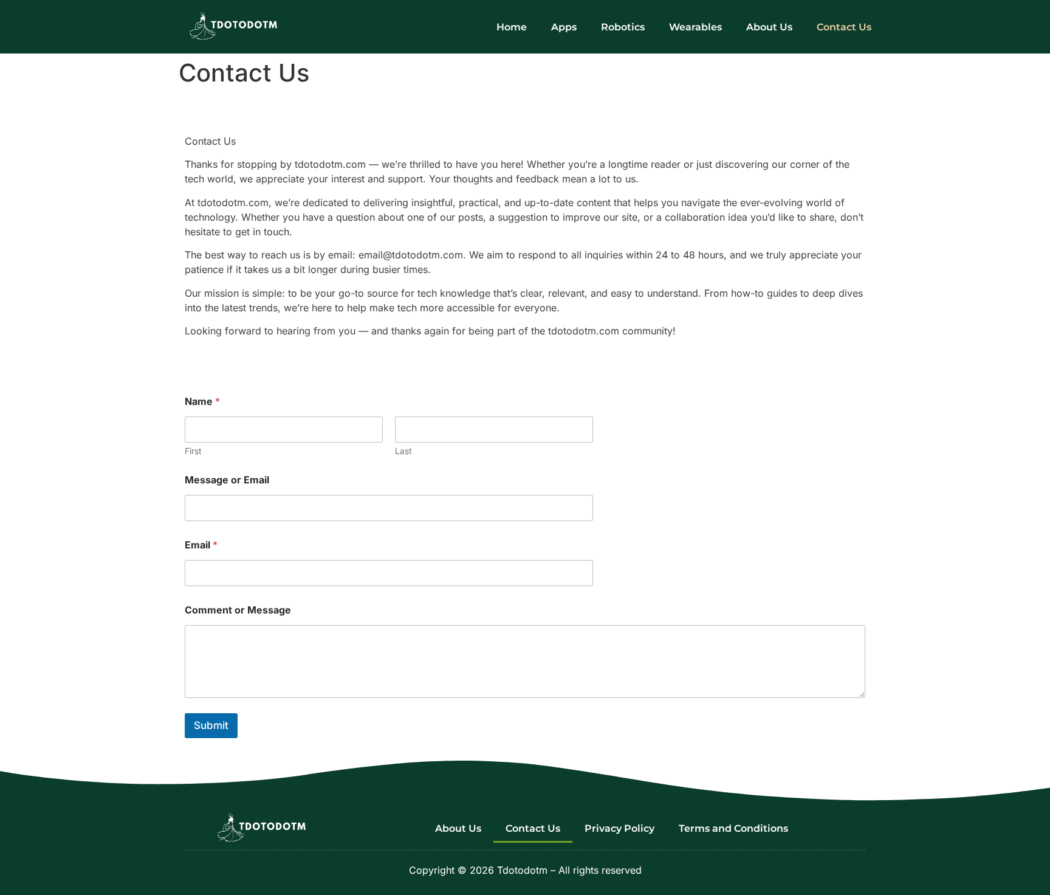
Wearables (695, 27)
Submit (211, 725)
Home (511, 27)
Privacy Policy (619, 828)
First (193, 451)
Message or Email (227, 480)
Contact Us (844, 27)
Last (403, 451)
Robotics (623, 27)
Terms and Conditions (733, 828)
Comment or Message (238, 610)
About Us (769, 27)
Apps (564, 27)
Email (201, 545)
